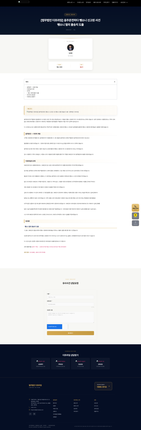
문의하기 (70, 333)
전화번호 (49, 301)
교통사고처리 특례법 (40, 252)
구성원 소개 (80, 2)
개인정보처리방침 (51, 425)
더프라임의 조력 (30, 89)
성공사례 (73, 14)
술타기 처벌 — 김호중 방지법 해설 (40, 247)
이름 (48, 293)
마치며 (28, 91)
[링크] (27, 3)
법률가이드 (115, 2)
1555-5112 (33, 407)
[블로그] (34, 413)
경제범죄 (55, 417)
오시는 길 (96, 405)
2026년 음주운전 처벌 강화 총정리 (58, 247)
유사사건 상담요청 (31, 95)
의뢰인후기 (106, 2)
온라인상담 (96, 408)
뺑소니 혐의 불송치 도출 (33, 93)
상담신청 (96, 403)
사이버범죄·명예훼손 (57, 414)
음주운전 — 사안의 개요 (32, 87)
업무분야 (88, 2)
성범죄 (54, 405)
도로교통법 (32, 252)
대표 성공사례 (97, 2)
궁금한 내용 (50, 310)
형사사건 (55, 403)
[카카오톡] (30, 413)
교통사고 (68, 14)
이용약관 (44, 425)
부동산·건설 (55, 408)
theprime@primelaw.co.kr (37, 409)
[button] (114, 81)
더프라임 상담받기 (31, 96)
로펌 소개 (69, 2)
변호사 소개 (76, 405)
